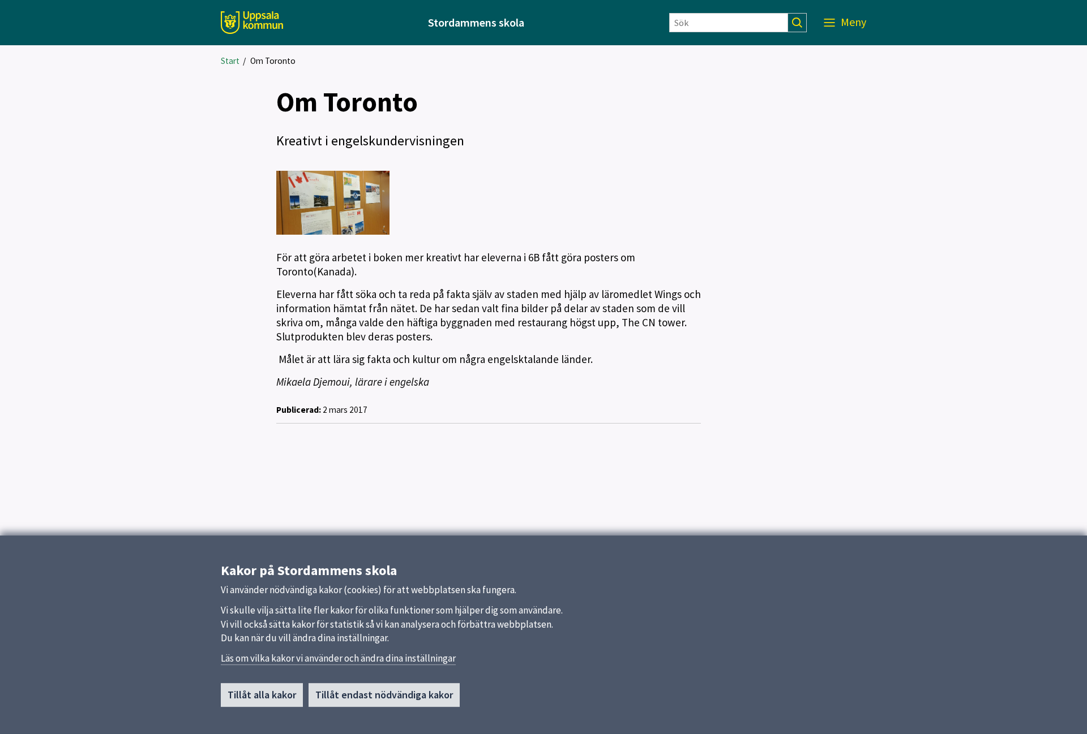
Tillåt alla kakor (262, 694)
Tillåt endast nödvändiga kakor (384, 694)
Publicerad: (298, 409)
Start (230, 60)
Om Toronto (273, 60)
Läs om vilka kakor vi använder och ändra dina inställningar (338, 658)
